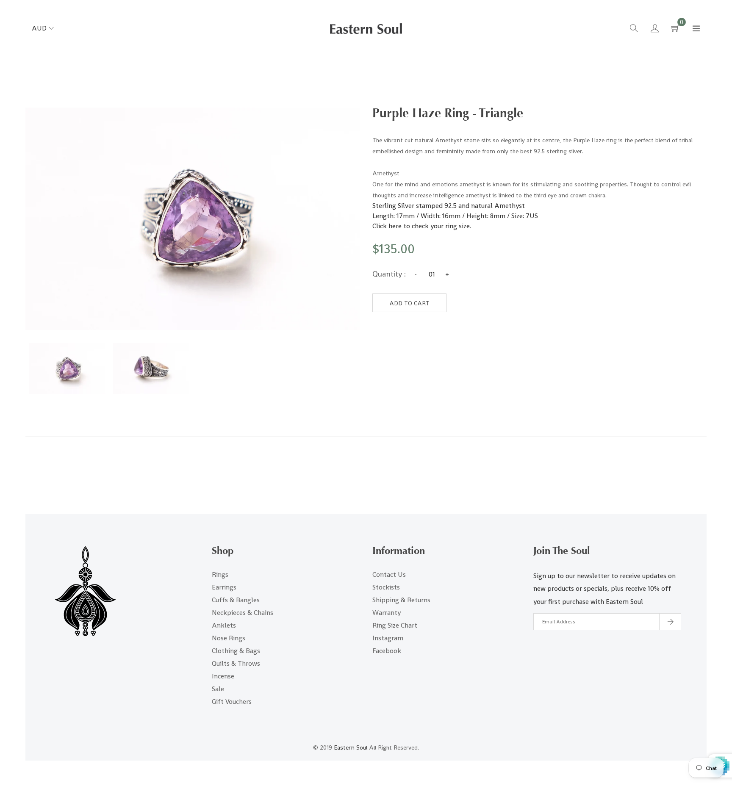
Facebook (386, 650)
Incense (223, 676)
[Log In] (655, 29)
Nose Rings (228, 638)
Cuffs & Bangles (236, 599)
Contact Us (389, 574)
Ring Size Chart (394, 625)
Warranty (386, 612)
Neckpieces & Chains (242, 612)
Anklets (224, 625)
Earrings (224, 587)
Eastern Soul (350, 747)
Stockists (386, 587)
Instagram (387, 638)
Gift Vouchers (232, 701)
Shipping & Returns (401, 599)
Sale (218, 688)
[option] (67, 368)
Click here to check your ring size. (422, 225)
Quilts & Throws (236, 663)
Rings (220, 574)
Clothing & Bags (236, 650)
